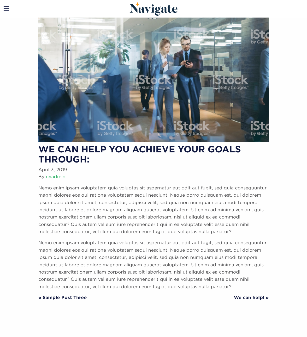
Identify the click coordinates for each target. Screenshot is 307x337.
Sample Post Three (65, 297)
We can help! (249, 297)
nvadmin (55, 176)
